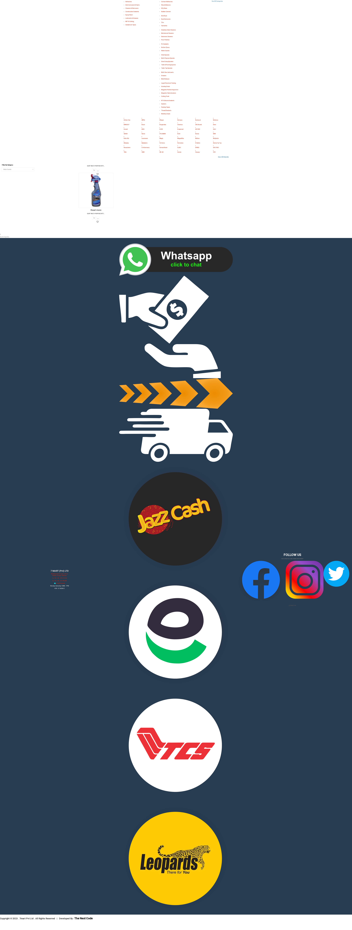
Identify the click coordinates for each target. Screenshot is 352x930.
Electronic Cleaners (167, 36)
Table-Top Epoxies (166, 68)
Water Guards (165, 50)
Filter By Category (7, 165)
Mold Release (165, 79)
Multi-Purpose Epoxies (168, 58)
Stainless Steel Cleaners (168, 30)
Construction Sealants (132, 11)
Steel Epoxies (165, 55)
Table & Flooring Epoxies (168, 65)
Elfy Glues (164, 8)
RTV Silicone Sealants (167, 100)
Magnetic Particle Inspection (169, 89)
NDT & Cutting (129, 21)
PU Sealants (165, 44)
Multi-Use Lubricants (167, 72)
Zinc (162, 22)
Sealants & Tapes (130, 25)
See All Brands (223, 157)
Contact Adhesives (167, 1)
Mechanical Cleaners (167, 33)
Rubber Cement (166, 11)
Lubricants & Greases (131, 18)
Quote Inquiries (4, 237)
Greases (163, 75)
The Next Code (81, 918)
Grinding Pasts (165, 86)
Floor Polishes (165, 40)
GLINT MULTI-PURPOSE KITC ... (96, 166)
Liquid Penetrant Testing (168, 83)
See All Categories (217, 1)
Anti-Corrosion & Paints (132, 5)
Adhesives (128, 1)
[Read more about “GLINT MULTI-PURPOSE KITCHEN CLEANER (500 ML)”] (94, 170)
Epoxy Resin (129, 15)
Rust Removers (165, 19)
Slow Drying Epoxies (167, 61)
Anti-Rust (164, 16)
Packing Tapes (165, 107)
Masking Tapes (165, 113)
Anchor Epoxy (165, 47)
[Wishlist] (98, 171)
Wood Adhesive (165, 5)
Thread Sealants (166, 110)
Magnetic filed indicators (168, 93)
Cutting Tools (165, 96)
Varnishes (164, 25)
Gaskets (163, 104)
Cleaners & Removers (131, 8)
